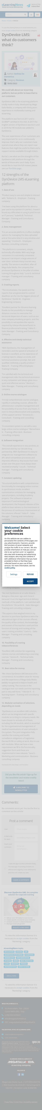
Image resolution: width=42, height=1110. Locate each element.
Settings (13, 574)
